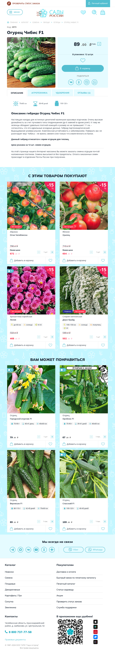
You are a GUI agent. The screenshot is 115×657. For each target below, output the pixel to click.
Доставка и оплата (66, 571)
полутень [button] (97, 324)
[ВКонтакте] (71, 82)
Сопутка (9, 601)
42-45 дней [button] (30, 508)
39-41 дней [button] (82, 423)
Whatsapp (98, 549)
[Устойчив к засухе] (84, 389)
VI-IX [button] (40, 324)
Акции (60, 595)
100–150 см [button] (71, 324)
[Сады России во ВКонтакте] (28, 550)
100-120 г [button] (70, 508)
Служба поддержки (67, 607)
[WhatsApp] (94, 82)
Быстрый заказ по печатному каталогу (76, 577)
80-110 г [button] (17, 508)
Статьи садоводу (65, 589)
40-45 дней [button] (83, 508)
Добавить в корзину (24, 260)
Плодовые (10, 583)
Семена (8, 577)
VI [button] (67, 328)
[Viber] (86, 82)
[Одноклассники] (79, 82)
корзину (85, 68)
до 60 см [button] (17, 324)
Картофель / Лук (13, 595)
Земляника (10, 607)
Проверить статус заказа (69, 601)
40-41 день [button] (29, 423)
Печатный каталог (66, 583)
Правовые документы (15, 639)
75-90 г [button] (16, 423)
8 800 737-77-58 (20, 632)
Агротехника (39, 92)
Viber (75, 549)
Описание (17, 93)
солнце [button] (29, 324)
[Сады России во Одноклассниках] (44, 550)
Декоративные (12, 589)
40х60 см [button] (43, 423)
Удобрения (62, 92)
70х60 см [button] (44, 508)
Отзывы (84, 92)
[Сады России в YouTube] (36, 550)
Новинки (9, 571)
